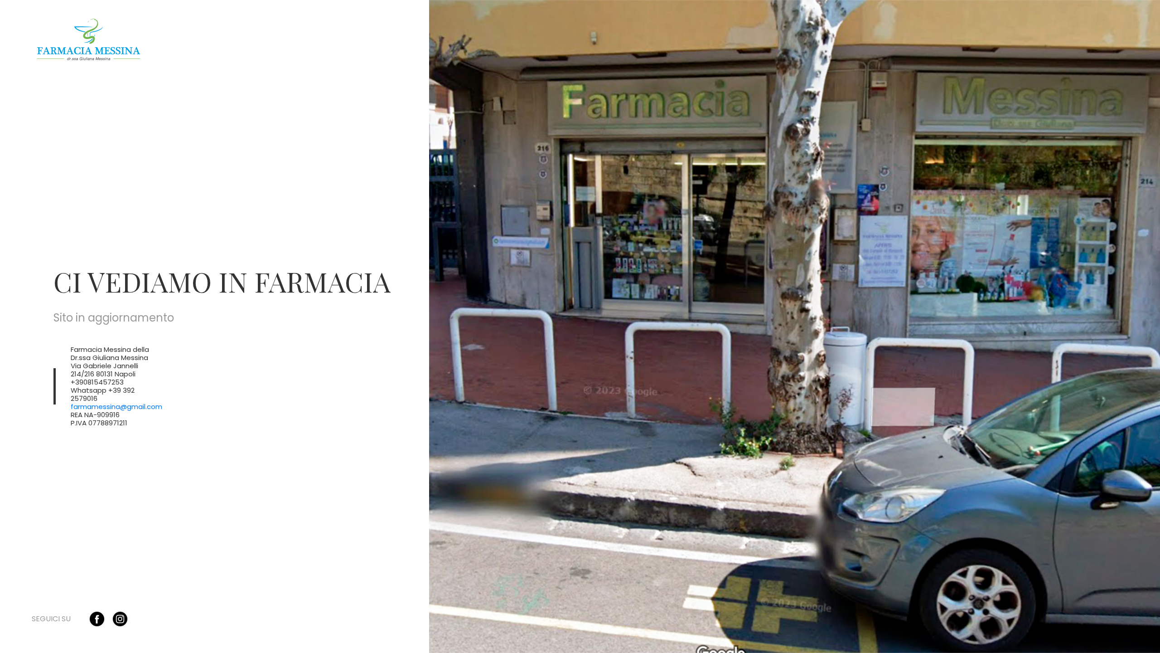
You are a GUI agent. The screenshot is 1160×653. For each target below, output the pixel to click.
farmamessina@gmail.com (116, 406)
